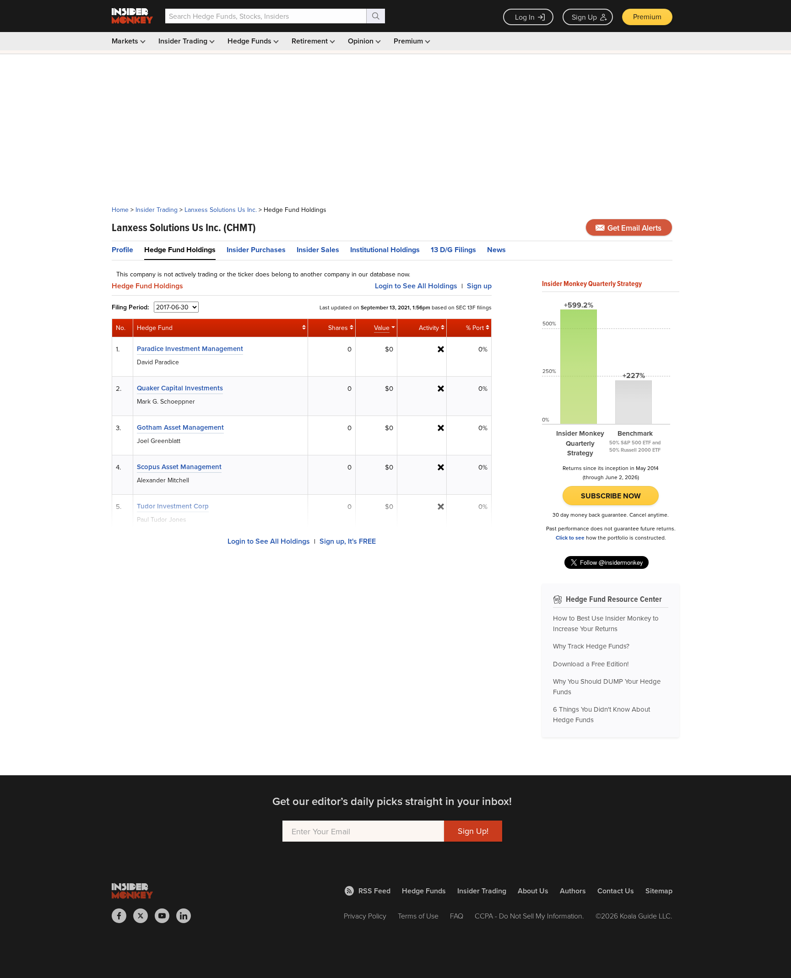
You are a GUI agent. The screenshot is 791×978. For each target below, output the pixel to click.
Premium (647, 16)
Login (416, 286)
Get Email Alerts (633, 227)
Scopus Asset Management (179, 466)
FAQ (456, 916)
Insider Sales (318, 249)
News (496, 249)
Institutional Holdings (385, 249)
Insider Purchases (256, 249)
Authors (573, 891)
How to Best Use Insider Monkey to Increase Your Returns (606, 623)
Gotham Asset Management (180, 427)
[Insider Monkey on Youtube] (165, 915)
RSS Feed (374, 891)
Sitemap (658, 891)
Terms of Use (418, 916)
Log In (525, 17)
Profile (122, 249)
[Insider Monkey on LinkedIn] (187, 915)
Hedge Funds (250, 41)
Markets (126, 41)
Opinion (361, 41)
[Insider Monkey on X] (144, 915)
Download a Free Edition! (590, 664)
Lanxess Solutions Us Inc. (220, 209)
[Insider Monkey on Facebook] (122, 915)
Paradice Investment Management (190, 348)
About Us (533, 891)
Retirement (311, 41)
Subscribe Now (611, 496)
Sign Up (584, 17)
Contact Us (615, 891)
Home (120, 209)
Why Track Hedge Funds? (591, 646)
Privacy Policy (365, 916)
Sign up (479, 286)
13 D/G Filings (453, 249)
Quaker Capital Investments (180, 388)
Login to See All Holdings (269, 541)
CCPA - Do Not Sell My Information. (529, 916)
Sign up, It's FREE (348, 541)
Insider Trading (183, 41)
